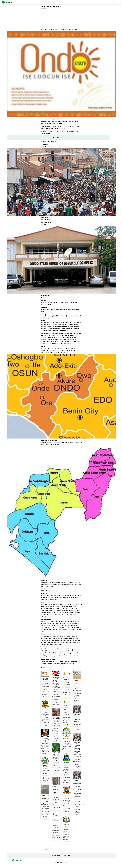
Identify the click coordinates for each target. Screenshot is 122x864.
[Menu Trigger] (114, 2)
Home (54, 855)
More (69, 855)
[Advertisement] (61, 19)
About (59, 855)
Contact (64, 855)
